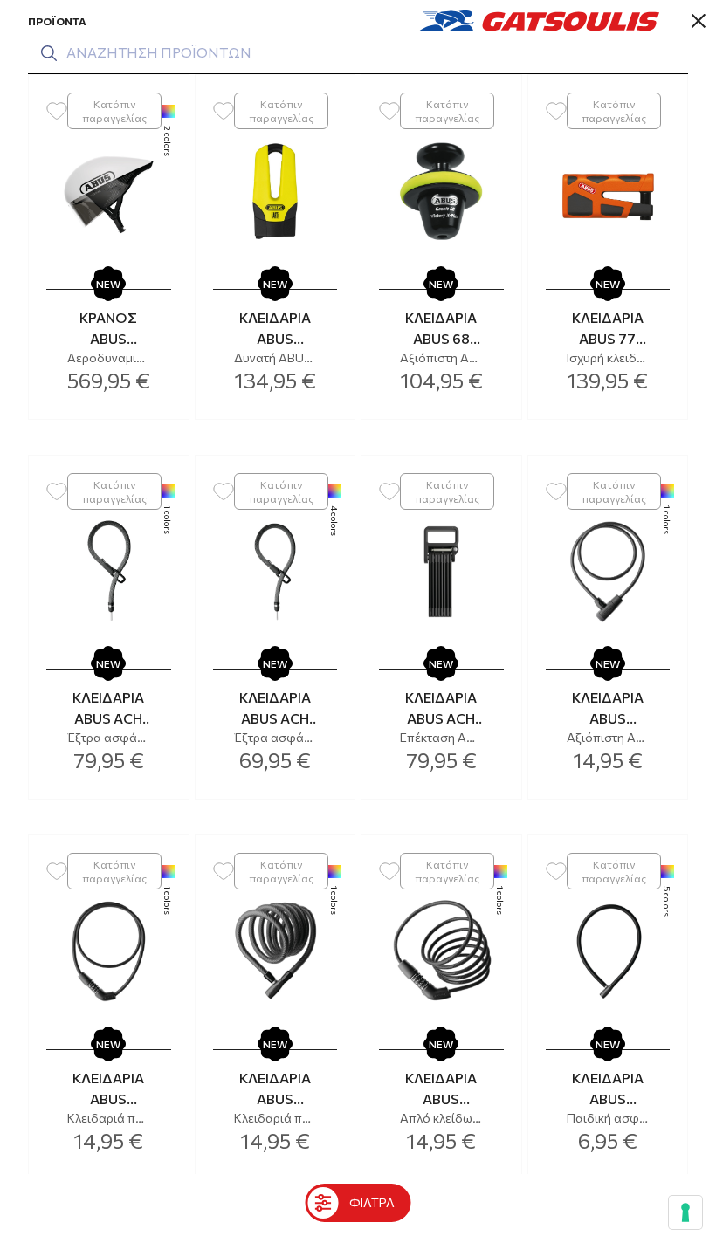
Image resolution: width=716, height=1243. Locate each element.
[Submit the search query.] (49, 53)
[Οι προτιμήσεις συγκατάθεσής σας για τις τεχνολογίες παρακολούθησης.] (685, 1212)
